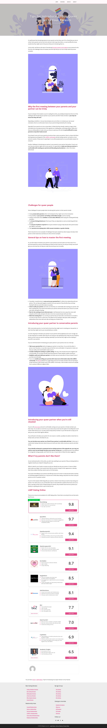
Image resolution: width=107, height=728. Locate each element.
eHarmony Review (31, 695)
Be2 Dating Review (31, 691)
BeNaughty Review (31, 693)
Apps (57, 1)
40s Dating (58, 693)
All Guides (58, 711)
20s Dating (58, 689)
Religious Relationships (32, 717)
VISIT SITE (71, 510)
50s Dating (58, 695)
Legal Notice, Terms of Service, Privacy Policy (59, 726)
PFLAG (39, 360)
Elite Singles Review (31, 698)
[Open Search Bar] (79, 2)
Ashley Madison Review (32, 689)
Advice (69, 1)
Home (33, 679)
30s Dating (58, 691)
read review (34, 613)
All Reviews (58, 709)
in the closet (37, 427)
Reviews (62, 1)
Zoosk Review (30, 700)
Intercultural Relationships (33, 715)
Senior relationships (31, 709)
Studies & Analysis (60, 705)
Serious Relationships (32, 711)
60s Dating (58, 698)
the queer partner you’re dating (59, 47)
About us (58, 707)
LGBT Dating (39, 679)
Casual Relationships (32, 707)
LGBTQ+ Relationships (32, 713)
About (74, 1)
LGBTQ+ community (50, 137)
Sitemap (58, 713)
